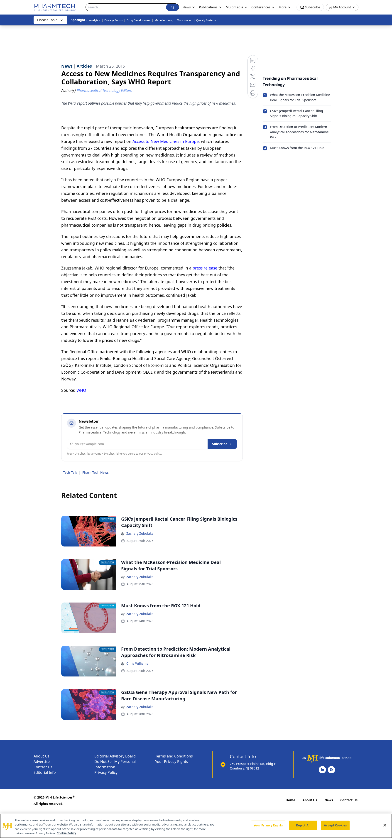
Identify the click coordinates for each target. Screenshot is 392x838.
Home (290, 800)
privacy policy (152, 454)
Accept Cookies (335, 825)
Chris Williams (137, 663)
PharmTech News (95, 472)
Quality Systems (206, 20)
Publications (208, 7)
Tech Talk (70, 472)
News (328, 800)
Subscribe (219, 444)
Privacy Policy (106, 772)
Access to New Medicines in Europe (165, 141)
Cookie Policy (66, 833)
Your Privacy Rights (171, 761)
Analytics (94, 20)
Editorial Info (45, 772)
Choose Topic (47, 20)
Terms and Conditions (174, 756)
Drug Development (139, 20)
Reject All (303, 825)
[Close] (385, 825)
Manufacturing (163, 20)
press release (205, 268)
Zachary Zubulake (139, 533)
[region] (196, 825)
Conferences (260, 7)
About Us (41, 756)
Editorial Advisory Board (115, 756)
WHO (81, 390)
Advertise (42, 761)
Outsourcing (184, 20)
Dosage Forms (113, 20)
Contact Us (43, 766)
